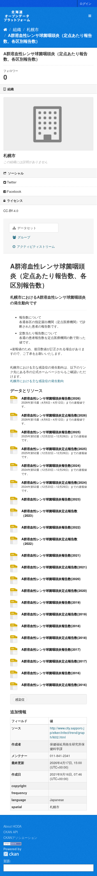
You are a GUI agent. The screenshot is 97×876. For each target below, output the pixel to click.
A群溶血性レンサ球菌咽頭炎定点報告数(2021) (54, 567)
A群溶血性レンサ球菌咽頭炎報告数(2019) (51, 602)
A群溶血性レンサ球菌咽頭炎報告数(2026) (51, 398)
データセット (26, 228)
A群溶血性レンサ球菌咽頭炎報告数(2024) (51, 465)
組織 (17, 29)
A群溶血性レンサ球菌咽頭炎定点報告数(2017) (54, 661)
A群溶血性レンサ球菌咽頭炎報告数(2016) (51, 673)
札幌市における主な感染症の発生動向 (37, 380)
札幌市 (33, 29)
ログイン (85, 3)
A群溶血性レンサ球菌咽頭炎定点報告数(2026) (54, 415)
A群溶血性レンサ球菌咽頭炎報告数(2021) (51, 555)
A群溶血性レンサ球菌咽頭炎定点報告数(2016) (54, 684)
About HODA (12, 826)
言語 (6, 861)
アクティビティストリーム (35, 246)
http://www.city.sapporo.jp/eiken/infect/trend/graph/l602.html (67, 732)
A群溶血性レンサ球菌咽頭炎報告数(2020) (51, 578)
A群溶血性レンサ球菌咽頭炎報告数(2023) (51, 499)
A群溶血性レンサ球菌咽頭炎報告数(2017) (51, 649)
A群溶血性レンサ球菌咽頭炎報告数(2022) (51, 527)
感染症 (20, 699)
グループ (23, 237)
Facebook (13, 191)
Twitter (11, 182)
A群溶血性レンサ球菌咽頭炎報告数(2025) (51, 432)
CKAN (11, 854)
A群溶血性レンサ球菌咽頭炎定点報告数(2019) (54, 614)
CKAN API (10, 832)
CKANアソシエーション (20, 837)
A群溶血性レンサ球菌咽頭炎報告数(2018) (51, 626)
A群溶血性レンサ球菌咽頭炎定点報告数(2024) (54, 482)
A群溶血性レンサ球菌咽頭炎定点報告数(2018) (54, 637)
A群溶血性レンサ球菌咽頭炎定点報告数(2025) (54, 448)
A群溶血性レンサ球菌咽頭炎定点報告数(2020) (54, 590)
